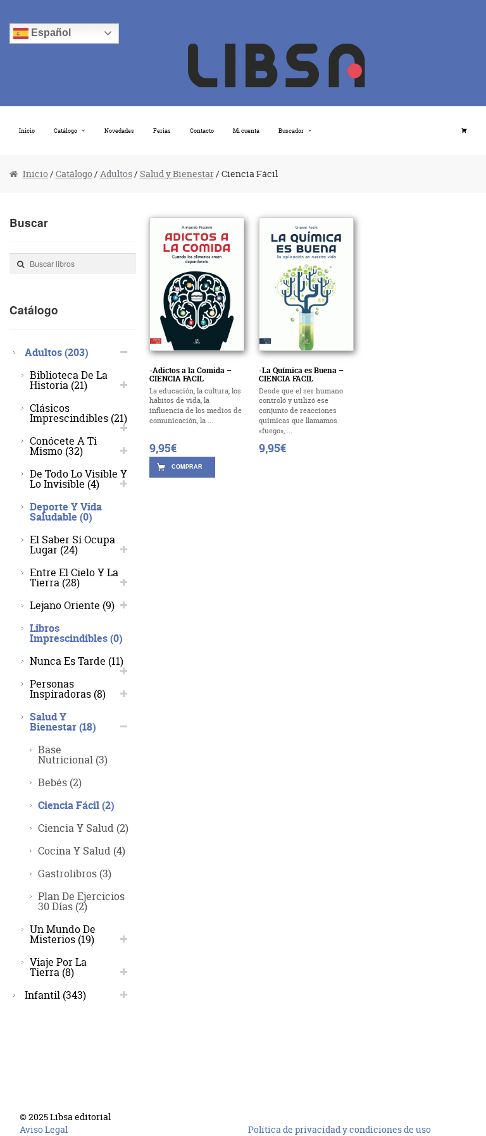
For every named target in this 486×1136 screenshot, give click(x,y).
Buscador (291, 130)
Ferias (162, 130)
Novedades (119, 130)
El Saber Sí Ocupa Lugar (72, 544)
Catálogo (65, 130)
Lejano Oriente (72, 605)
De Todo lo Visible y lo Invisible (78, 478)
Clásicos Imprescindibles (78, 412)
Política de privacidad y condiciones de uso (339, 1129)
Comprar (186, 467)
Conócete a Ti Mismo (63, 445)
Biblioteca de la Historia (69, 380)
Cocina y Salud (81, 850)
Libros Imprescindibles (76, 633)
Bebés (60, 782)
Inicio (27, 130)
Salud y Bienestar (177, 174)
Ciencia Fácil (76, 805)
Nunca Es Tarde (76, 660)
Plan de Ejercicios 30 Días (81, 901)
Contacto (202, 130)
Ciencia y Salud (83, 827)
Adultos (116, 174)
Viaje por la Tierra (58, 967)
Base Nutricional (73, 754)
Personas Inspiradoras (68, 688)
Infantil (55, 994)
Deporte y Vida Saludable (66, 511)
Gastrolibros (74, 873)
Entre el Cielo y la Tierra (74, 577)
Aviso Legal (44, 1129)
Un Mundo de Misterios (63, 934)
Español (49, 32)
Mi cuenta (246, 130)
